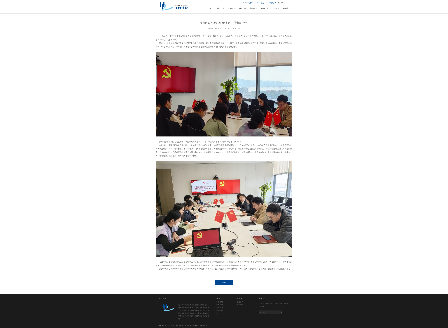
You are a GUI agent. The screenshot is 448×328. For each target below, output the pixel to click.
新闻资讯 (254, 8)
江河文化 (232, 8)
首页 (212, 8)
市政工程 (219, 307)
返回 (224, 282)
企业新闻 (240, 302)
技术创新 (243, 8)
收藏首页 (273, 3)
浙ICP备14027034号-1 (200, 325)
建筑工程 (219, 310)
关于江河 (221, 8)
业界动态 (240, 305)
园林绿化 (219, 305)
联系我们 (286, 8)
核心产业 (265, 8)
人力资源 (276, 8)
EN (289, 3)
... (217, 313)
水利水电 (219, 302)
